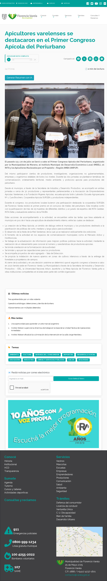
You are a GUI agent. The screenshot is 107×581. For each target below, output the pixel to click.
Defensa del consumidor (69, 502)
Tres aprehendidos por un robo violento (24, 299)
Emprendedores (64, 474)
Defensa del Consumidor (47, 355)
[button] (15, 120)
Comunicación (63, 481)
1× (35, 59)
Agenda (8, 482)
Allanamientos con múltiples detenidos (24, 308)
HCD (6, 467)
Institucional (10, 464)
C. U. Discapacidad (65, 512)
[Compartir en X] (84, 58)
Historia (8, 461)
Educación (15, 360)
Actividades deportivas (16, 492)
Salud (71, 360)
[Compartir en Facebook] (78, 58)
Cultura (27, 355)
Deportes (68, 355)
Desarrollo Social (86, 355)
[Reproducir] (9, 59)
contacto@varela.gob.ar (77, 575)
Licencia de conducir (66, 506)
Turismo (8, 486)
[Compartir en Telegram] (101, 58)
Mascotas (61, 464)
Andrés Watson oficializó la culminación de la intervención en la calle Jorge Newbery (46, 335)
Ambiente (14, 355)
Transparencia (11, 471)
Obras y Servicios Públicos (51, 360)
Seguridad (83, 360)
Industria (29, 360)
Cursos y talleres (12, 489)
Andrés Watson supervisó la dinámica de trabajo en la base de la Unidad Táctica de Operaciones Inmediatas (50, 329)
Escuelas (60, 467)
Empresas (61, 471)
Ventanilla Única (64, 509)
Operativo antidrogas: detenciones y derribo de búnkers (31, 303)
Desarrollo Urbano (65, 519)
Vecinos (60, 461)
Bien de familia (63, 516)
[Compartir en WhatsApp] (96, 58)
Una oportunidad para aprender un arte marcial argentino (35, 324)
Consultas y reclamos (20, 500)
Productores (62, 477)
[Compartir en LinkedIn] (90, 58)
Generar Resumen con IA (19, 77)
